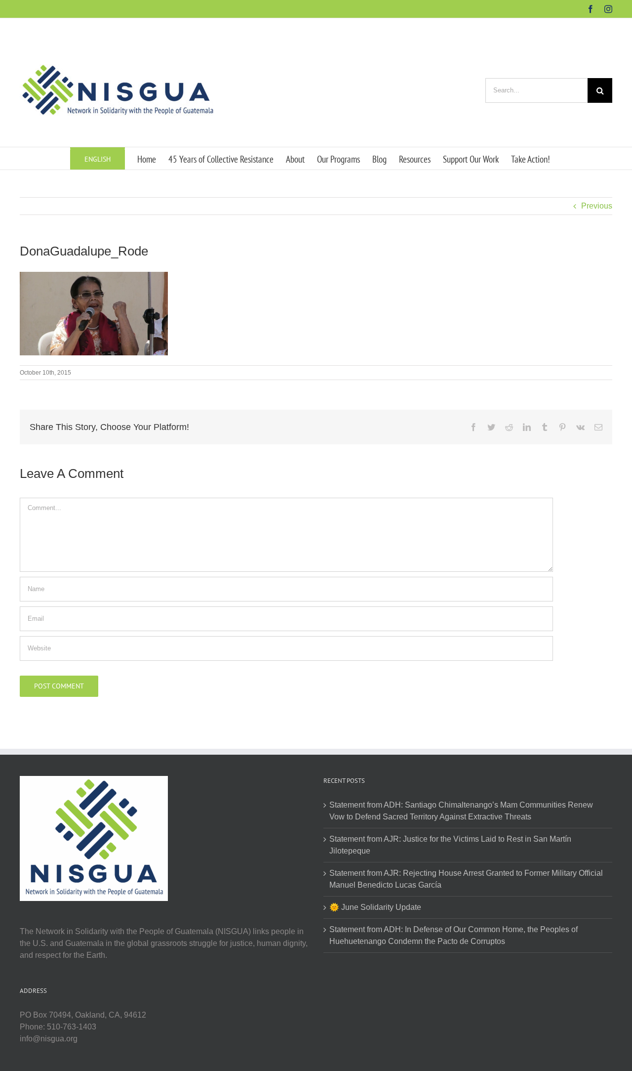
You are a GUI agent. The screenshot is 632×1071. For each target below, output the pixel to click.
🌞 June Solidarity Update (375, 907)
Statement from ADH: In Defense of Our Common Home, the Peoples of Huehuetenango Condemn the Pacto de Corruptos (453, 935)
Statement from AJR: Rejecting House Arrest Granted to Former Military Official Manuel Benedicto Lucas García (466, 879)
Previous (596, 206)
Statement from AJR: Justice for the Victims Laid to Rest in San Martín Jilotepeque (450, 845)
